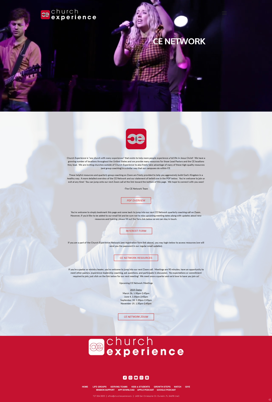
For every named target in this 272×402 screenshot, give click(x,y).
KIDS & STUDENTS (140, 386)
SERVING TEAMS (119, 386)
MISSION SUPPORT (107, 389)
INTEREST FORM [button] (136, 231)
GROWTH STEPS (162, 386)
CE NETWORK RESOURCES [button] (136, 257)
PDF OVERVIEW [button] (136, 200)
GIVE (187, 386)
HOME (85, 386)
